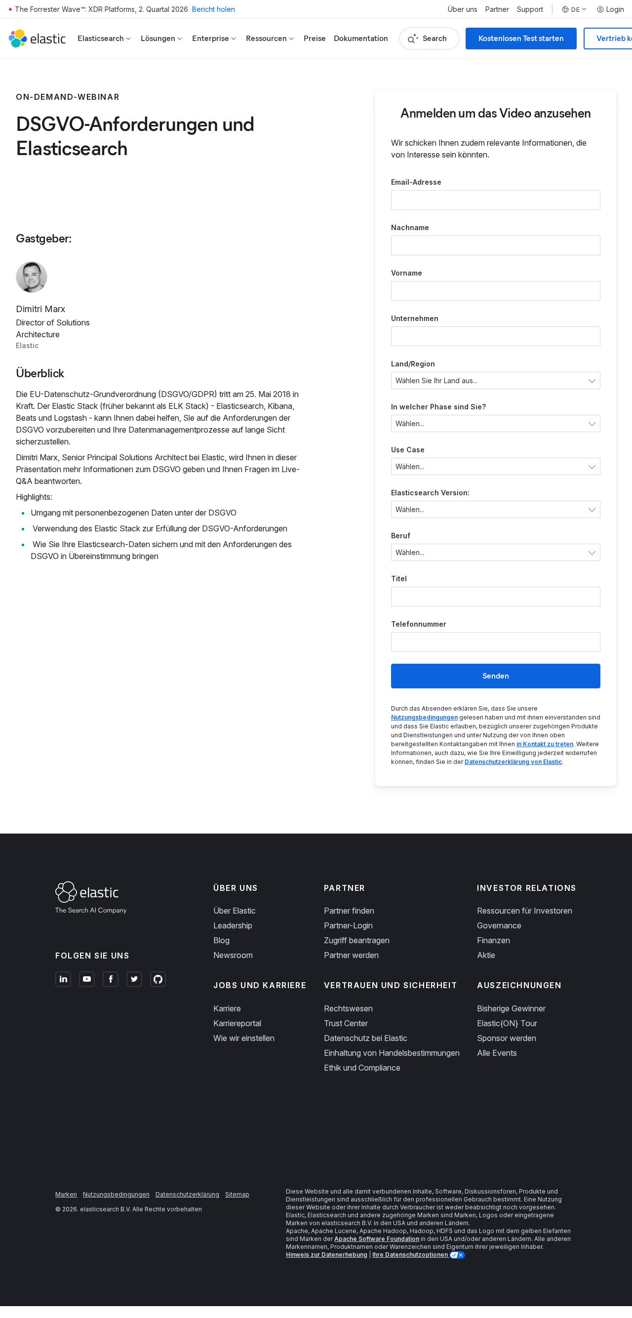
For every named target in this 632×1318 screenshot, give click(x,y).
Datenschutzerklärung (187, 1194)
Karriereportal (237, 1023)
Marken (66, 1194)
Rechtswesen (348, 1008)
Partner (497, 9)
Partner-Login (348, 925)
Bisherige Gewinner (511, 1008)
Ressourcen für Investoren (524, 911)
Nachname (410, 227)
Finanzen (493, 940)
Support (530, 9)
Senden (495, 675)
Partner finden (349, 911)
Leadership (232, 925)
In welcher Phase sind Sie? (438, 406)
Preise (315, 38)
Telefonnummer (418, 624)
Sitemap (237, 1194)
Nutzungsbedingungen (424, 717)
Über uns (462, 9)
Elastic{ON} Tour (507, 1023)
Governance (499, 925)
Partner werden (351, 955)
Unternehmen (414, 318)
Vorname (406, 273)
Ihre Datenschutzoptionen (410, 1254)
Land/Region (413, 363)
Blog (221, 940)
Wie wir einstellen (244, 1038)
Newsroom (233, 955)
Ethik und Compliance (362, 1068)
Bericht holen (213, 9)
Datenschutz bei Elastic (365, 1038)
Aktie (486, 955)
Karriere (227, 1008)
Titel (399, 578)
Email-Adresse (416, 182)
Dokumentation (361, 38)
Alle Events (497, 1053)
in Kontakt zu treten (544, 744)
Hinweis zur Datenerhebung (326, 1254)
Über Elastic (234, 911)
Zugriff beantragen (357, 940)
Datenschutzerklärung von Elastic (513, 761)
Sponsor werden (506, 1038)
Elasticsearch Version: (430, 492)
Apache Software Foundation (376, 1238)
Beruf (400, 535)
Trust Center (346, 1023)
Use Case (408, 449)
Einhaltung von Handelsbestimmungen (392, 1053)
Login (615, 9)
